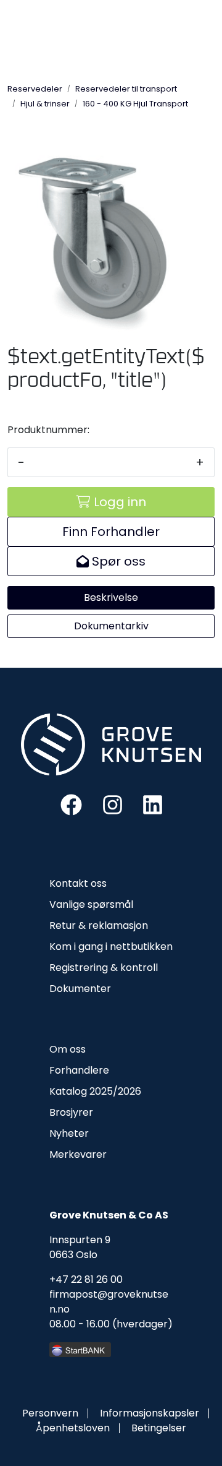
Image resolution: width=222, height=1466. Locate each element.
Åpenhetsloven (73, 1428)
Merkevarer (78, 1154)
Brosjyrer (71, 1112)
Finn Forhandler (111, 531)
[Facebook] (71, 804)
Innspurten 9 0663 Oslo (79, 1247)
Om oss (67, 1049)
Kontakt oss (78, 883)
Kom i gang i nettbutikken (111, 946)
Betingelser (158, 1428)
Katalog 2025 (81, 1091)
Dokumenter (80, 988)
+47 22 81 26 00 (86, 1279)
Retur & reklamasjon (98, 925)
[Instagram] (112, 804)
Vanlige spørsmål (91, 904)
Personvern (50, 1413)
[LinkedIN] (152, 804)
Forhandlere (79, 1070)
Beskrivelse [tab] (111, 597)
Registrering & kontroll (103, 967)
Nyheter (69, 1133)
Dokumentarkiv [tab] (111, 626)
